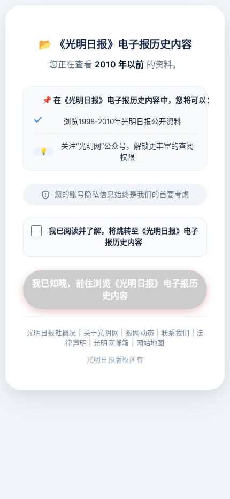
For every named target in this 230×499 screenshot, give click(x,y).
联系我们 (175, 332)
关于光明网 (101, 332)
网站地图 (150, 342)
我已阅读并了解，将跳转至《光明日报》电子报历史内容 (123, 236)
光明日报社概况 (51, 332)
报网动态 (140, 332)
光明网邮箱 (111, 342)
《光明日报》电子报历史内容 (123, 44)
